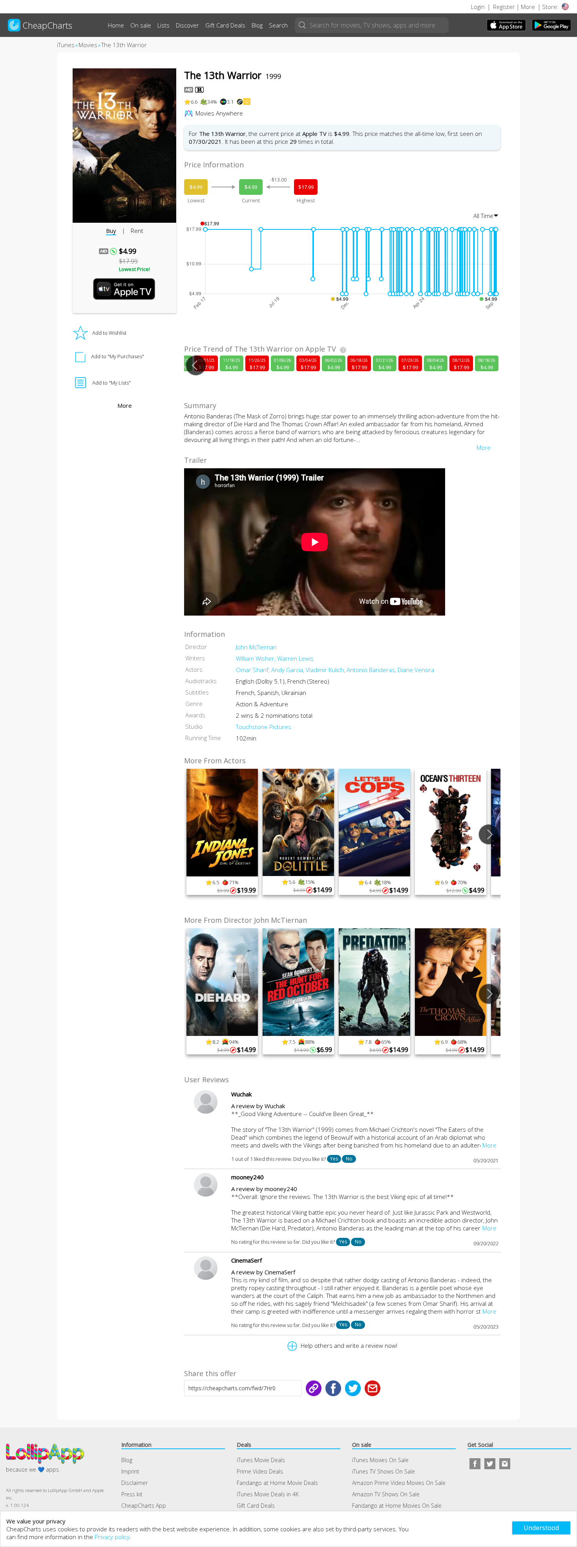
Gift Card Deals (225, 25)
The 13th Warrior (124, 45)
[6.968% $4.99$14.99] (451, 931)
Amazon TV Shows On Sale (386, 1494)
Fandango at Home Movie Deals (277, 1483)
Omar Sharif (253, 670)
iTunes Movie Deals (261, 1460)
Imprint (130, 1471)
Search (278, 25)
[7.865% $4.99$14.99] (374, 931)
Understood (541, 1527)
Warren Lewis (295, 658)
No (349, 1158)
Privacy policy (112, 1537)
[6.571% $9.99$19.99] (222, 771)
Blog (257, 25)
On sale (140, 25)
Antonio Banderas (372, 670)
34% (212, 101)
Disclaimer (134, 1483)
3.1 (230, 101)
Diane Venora (416, 670)
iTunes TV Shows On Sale (383, 1471)
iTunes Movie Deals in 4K (268, 1494)
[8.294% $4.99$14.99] (222, 931)
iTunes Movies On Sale (380, 1460)
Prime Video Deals (260, 1471)
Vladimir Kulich (326, 670)
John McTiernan (256, 647)
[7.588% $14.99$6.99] (298, 931)
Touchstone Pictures (263, 727)
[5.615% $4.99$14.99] (298, 771)
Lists (163, 25)
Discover (187, 25)
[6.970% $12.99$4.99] (451, 771)
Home (116, 25)
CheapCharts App (143, 1505)
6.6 (194, 101)
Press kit (131, 1494)
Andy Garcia (288, 670)
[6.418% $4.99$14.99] (374, 771)
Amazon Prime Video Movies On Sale (399, 1483)
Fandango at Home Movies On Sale (397, 1505)
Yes (334, 1158)
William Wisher (256, 658)
